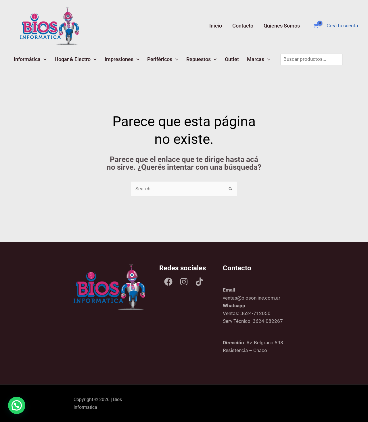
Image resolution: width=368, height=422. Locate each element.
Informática (27, 59)
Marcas (255, 59)
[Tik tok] (199, 282)
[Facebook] (168, 282)
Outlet (232, 59)
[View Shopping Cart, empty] (316, 26)
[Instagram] (184, 282)
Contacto (242, 26)
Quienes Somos (282, 26)
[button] (44, 59)
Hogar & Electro (73, 59)
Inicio (215, 26)
